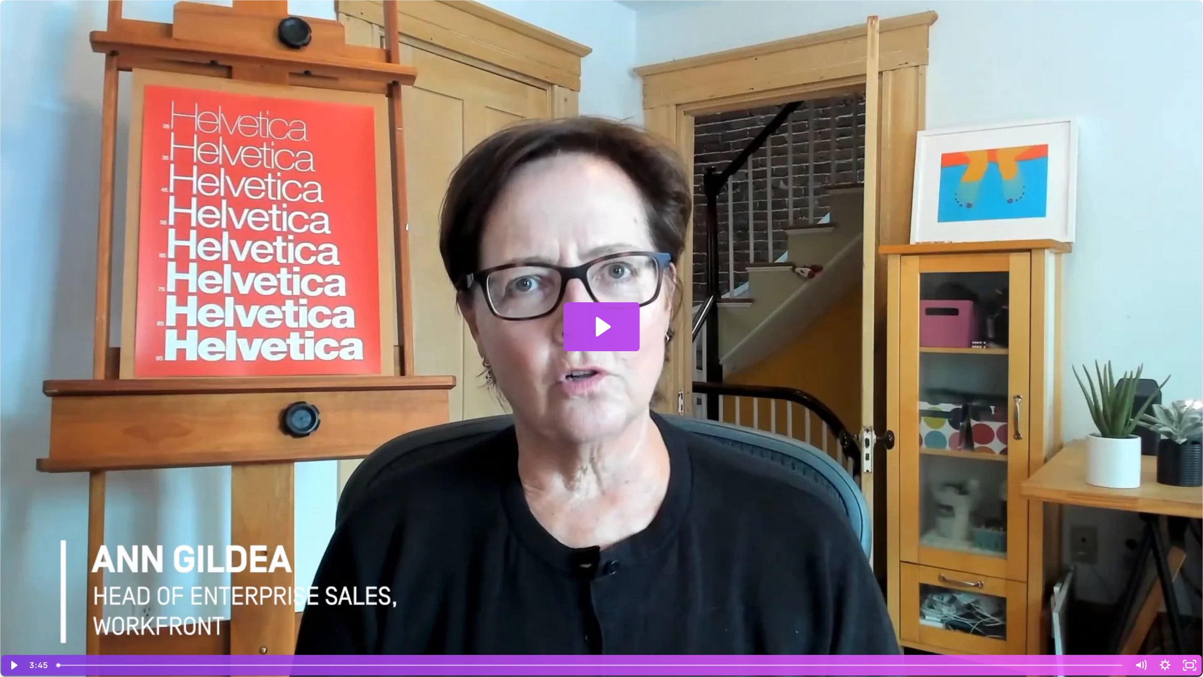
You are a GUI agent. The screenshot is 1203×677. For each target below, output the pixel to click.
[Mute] (1140, 665)
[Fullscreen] (1189, 665)
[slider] (590, 665)
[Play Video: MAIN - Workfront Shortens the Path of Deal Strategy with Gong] (601, 326)
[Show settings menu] (1165, 665)
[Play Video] (13, 665)
